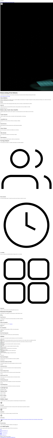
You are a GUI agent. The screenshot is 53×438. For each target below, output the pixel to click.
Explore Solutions (2, 96)
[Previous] (0, 353)
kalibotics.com (13, 437)
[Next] (0, 354)
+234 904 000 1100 (8, 437)
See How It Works (7, 96)
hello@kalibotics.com (3, 437)
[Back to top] (0, 435)
